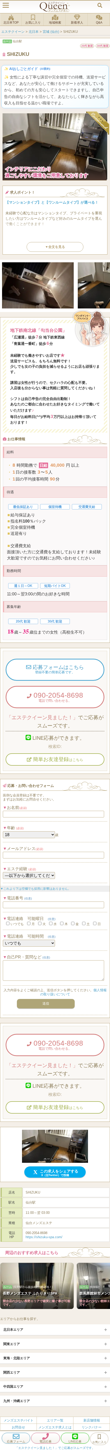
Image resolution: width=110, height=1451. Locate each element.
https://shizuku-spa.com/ (44, 1237)
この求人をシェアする (58, 1173)
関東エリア (11, 1344)
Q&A (99, 22)
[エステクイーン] (55, 7)
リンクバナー (92, 1427)
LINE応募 (75, 1441)
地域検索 (55, 22)
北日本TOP (11, 22)
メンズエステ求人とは (55, 1427)
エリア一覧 (55, 1420)
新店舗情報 (91, 1420)
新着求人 (77, 22)
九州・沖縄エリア (16, 1401)
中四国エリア (13, 1386)
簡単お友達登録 (57, 759)
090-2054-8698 (57, 697)
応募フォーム (16, 1441)
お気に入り (33, 22)
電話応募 (45, 1441)
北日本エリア (13, 1330)
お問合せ (18, 1427)
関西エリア (11, 1372)
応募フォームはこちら (57, 669)
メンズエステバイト (19, 1420)
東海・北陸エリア (16, 1358)
